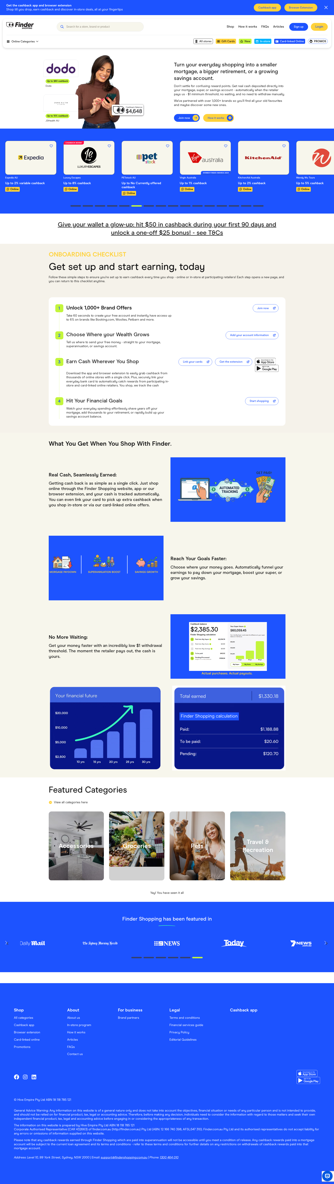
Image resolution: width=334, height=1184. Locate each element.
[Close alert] (326, 7)
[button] (62, 26)
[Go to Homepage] (28, 26)
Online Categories (23, 41)
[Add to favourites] (51, 146)
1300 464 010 (169, 1157)
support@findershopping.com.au (124, 1157)
